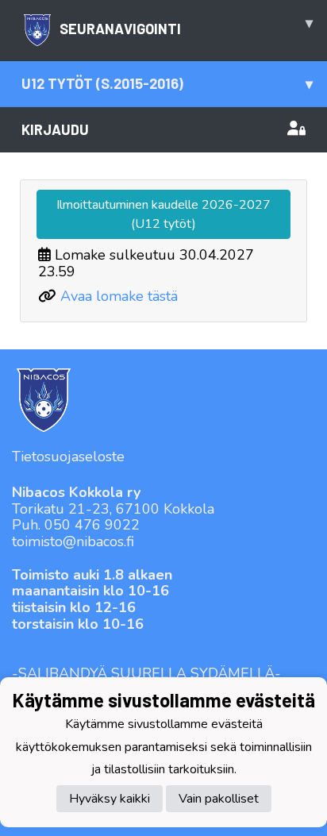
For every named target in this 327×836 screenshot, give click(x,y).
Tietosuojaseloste (68, 456)
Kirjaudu (55, 129)
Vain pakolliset (219, 798)
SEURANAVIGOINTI (186, 25)
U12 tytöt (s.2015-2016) (167, 83)
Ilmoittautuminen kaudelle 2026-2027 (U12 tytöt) (163, 214)
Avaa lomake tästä (119, 296)
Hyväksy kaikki (109, 798)
